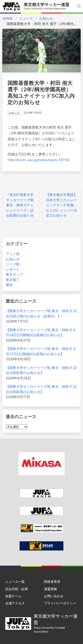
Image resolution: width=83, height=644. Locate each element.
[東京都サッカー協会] (41, 531)
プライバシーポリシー (60, 603)
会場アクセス (15, 603)
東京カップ (14, 274)
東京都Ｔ (13, 280)
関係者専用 (52, 581)
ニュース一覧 (15, 581)
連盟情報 (50, 589)
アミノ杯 (13, 254)
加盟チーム (13, 596)
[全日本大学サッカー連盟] (41, 514)
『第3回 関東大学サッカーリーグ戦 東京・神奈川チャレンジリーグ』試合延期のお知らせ (20, 205)
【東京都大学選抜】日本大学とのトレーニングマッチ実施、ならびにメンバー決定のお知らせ (61, 205)
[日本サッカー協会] (41, 549)
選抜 (9, 285)
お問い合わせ (53, 596)
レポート (13, 269)
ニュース (26, 18)
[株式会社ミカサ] (41, 474)
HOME (8, 18)
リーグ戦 (13, 264)
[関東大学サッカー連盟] (41, 496)
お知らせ (46, 18)
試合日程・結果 (16, 589)
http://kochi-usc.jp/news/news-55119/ (38, 160)
